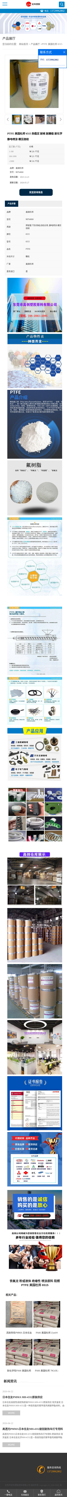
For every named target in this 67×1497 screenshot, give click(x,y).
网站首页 (23, 44)
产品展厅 (35, 44)
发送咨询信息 (36, 192)
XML (57, 1485)
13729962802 (57, 10)
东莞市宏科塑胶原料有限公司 (17, 1485)
